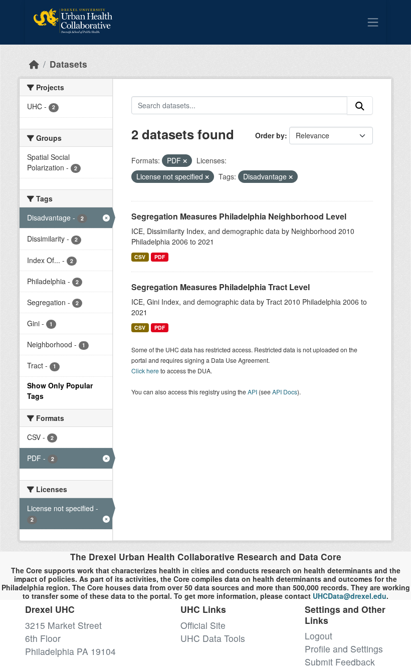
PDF (159, 257)
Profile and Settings (344, 648)
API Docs (284, 391)
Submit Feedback (340, 661)
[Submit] (360, 105)
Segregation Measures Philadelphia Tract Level (220, 287)
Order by (270, 135)
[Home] (34, 64)
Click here (145, 370)
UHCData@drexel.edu (349, 596)
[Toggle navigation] (372, 22)
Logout (318, 635)
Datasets (68, 64)
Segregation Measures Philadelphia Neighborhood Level (238, 216)
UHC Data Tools (212, 638)
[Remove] (185, 161)
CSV (139, 257)
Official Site (203, 625)
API (252, 391)
